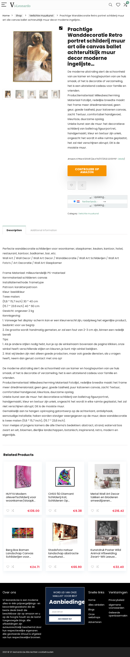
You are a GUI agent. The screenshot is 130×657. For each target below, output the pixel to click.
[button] (60, 28)
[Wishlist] (118, 5)
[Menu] (4, 4)
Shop (19, 15)
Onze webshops (94, 616)
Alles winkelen (96, 604)
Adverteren (95, 622)
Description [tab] (14, 230)
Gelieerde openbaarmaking (119, 614)
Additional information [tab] (43, 230)
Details (121, 158)
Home (6, 15)
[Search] (110, 4)
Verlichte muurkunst (41, 15)
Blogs (91, 609)
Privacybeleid (116, 600)
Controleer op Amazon (87, 170)
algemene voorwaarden (116, 606)
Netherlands (89, 201)
